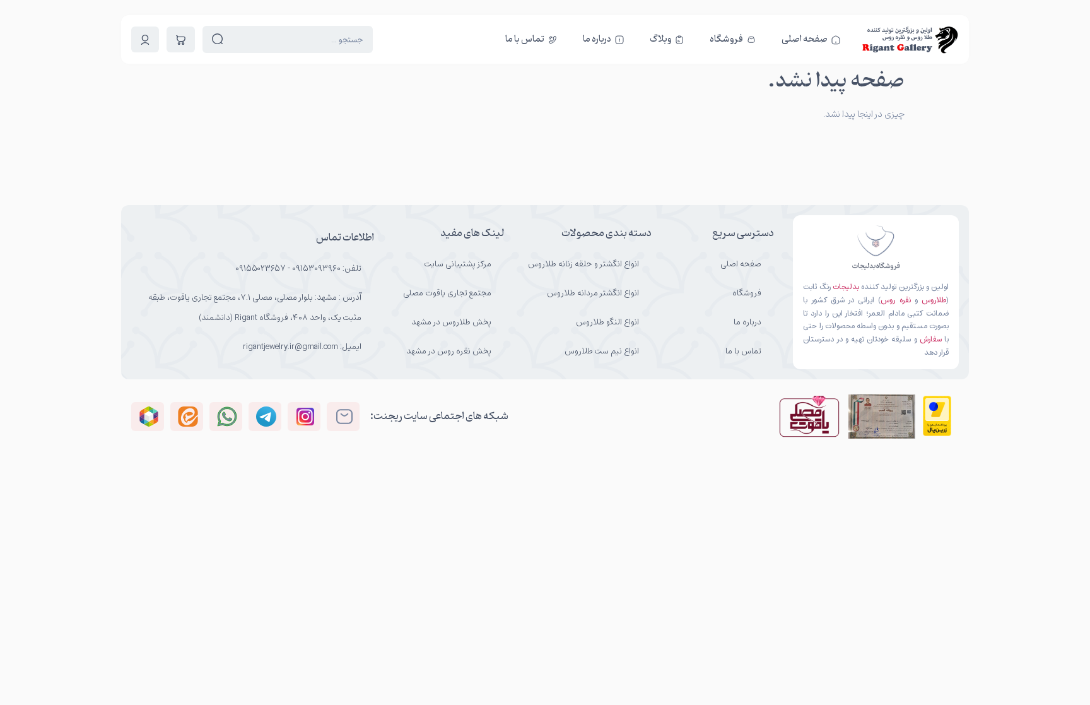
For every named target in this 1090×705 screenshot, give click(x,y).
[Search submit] (217, 39)
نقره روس (895, 300)
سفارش (931, 339)
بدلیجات (846, 286)
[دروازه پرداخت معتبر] (937, 433)
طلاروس (934, 300)
